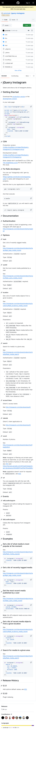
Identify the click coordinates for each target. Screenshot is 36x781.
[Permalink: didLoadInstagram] (1, 519)
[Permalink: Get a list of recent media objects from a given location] (1, 622)
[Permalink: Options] (1, 235)
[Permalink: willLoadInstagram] (1, 500)
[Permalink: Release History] (1, 680)
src (6, 42)
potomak (6, 13)
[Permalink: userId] (1, 265)
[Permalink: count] (1, 436)
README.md (8, 67)
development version (10, 99)
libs (6, 38)
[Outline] (33, 75)
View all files (18, 70)
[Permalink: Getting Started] (1, 92)
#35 (19, 474)
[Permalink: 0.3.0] (1, 693)
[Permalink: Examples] (1, 538)
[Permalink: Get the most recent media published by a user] (1, 592)
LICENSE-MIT (9, 63)
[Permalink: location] (1, 292)
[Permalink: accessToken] (1, 400)
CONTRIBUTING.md (11, 56)
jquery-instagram (17, 13)
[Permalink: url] (1, 477)
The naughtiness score (10, 163)
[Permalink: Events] (1, 496)
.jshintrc (7, 52)
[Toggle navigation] (2, 2)
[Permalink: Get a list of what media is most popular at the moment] (1, 545)
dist (6, 34)
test (6, 45)
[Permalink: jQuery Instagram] (1, 82)
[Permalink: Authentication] (1, 221)
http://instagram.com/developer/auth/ (18, 407)
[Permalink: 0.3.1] (1, 685)
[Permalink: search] (1, 343)
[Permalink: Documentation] (1, 216)
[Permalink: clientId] (1, 418)
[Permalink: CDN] (1, 141)
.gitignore (8, 49)
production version (19, 96)
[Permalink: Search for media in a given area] (1, 650)
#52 (25, 689)
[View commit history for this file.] (31, 30)
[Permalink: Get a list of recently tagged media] (1, 567)
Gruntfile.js (8, 59)
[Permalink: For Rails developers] (1, 169)
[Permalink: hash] (1, 239)
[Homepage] (18, 2)
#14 (7, 464)
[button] (31, 106)
